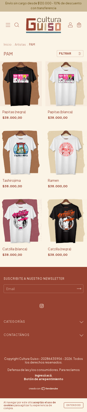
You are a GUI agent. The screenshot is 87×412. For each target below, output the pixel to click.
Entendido (73, 405)
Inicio (8, 44)
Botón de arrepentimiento (43, 379)
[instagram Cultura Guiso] (41, 306)
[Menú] (8, 25)
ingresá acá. (43, 375)
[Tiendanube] (44, 389)
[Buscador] (16, 25)
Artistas (20, 44)
